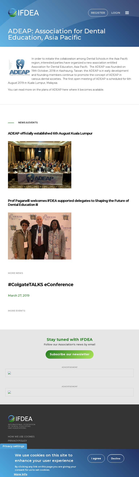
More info (20, 474)
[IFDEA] (23, 12)
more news (15, 273)
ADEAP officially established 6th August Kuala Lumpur (50, 133)
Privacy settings (13, 446)
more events (16, 310)
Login (115, 12)
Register (98, 12)
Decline (115, 458)
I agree (96, 458)
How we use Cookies (21, 436)
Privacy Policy (17, 440)
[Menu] (127, 13)
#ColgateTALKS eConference (40, 284)
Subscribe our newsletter (69, 354)
